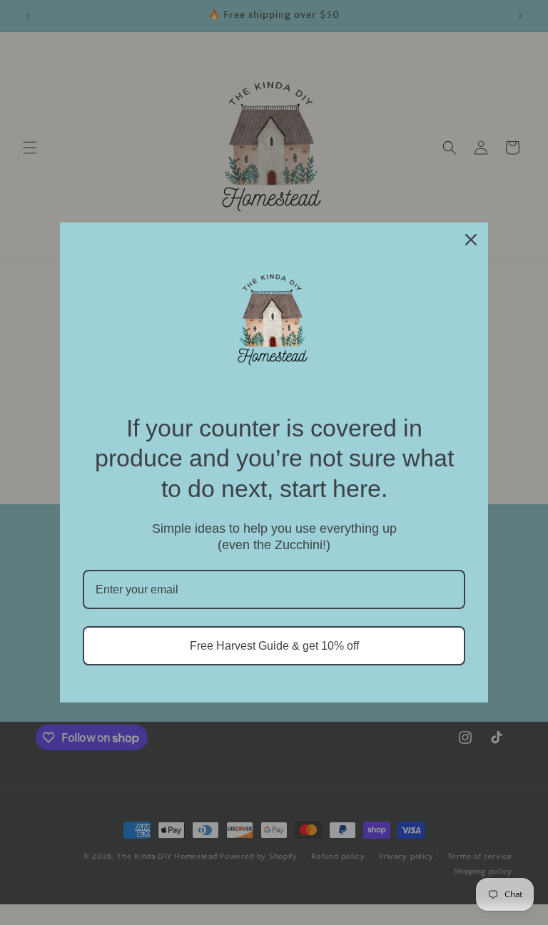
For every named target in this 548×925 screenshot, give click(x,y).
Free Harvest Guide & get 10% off (274, 646)
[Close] (471, 240)
